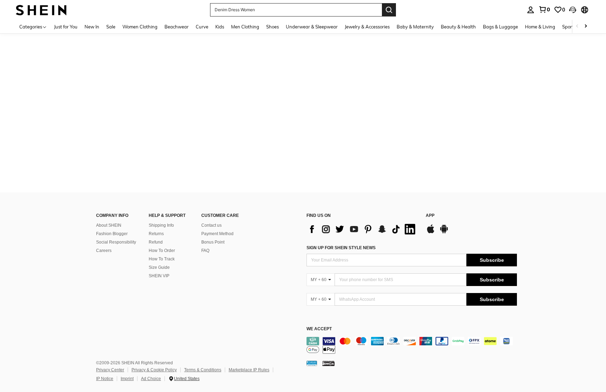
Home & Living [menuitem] (540, 26)
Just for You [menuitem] (66, 26)
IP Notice (104, 378)
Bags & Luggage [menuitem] (500, 26)
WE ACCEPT (319, 329)
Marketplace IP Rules (249, 369)
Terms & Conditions (202, 369)
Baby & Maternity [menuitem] (415, 26)
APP (430, 215)
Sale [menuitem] (110, 26)
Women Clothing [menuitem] (139, 26)
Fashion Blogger (112, 233)
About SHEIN (108, 225)
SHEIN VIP (159, 275)
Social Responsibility (116, 242)
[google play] (444, 232)
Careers (104, 250)
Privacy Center (110, 369)
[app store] (431, 232)
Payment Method (217, 233)
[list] (363, 229)
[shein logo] (41, 9)
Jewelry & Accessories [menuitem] (367, 26)
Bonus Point (212, 242)
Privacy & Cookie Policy (154, 369)
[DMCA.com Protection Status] (328, 363)
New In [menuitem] (92, 26)
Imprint (127, 378)
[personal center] (530, 10)
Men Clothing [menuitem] (245, 26)
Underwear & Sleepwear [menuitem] (312, 26)
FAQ (205, 250)
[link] (544, 9)
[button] (572, 10)
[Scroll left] (577, 26)
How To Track (162, 259)
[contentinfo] (412, 345)
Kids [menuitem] (219, 26)
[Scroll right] (585, 26)
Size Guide (159, 267)
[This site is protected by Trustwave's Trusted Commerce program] (312, 363)
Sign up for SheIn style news (341, 247)
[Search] (389, 9)
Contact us (211, 225)
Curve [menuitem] (202, 26)
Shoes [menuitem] (272, 26)
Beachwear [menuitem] (176, 26)
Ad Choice (151, 378)
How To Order (162, 250)
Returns (156, 233)
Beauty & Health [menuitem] (458, 26)
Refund (156, 242)
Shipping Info (161, 225)
